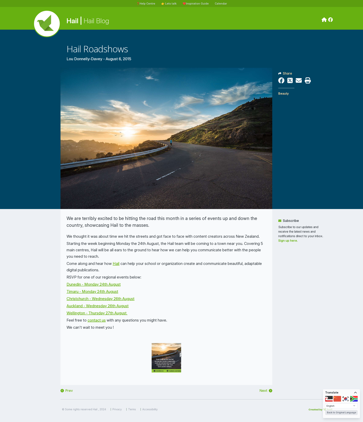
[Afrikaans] (354, 399)
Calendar (221, 3)
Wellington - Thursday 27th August (97, 313)
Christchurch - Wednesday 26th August (100, 298)
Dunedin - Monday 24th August (94, 284)
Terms (132, 409)
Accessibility (150, 409)
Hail (116, 263)
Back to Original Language (341, 412)
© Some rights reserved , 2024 (84, 409)
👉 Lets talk (169, 3)
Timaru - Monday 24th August (92, 291)
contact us (97, 320)
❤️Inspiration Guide (196, 3)
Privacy (117, 409)
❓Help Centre (145, 3)
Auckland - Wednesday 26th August (98, 306)
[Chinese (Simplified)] (337, 399)
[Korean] (345, 399)
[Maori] (329, 399)
